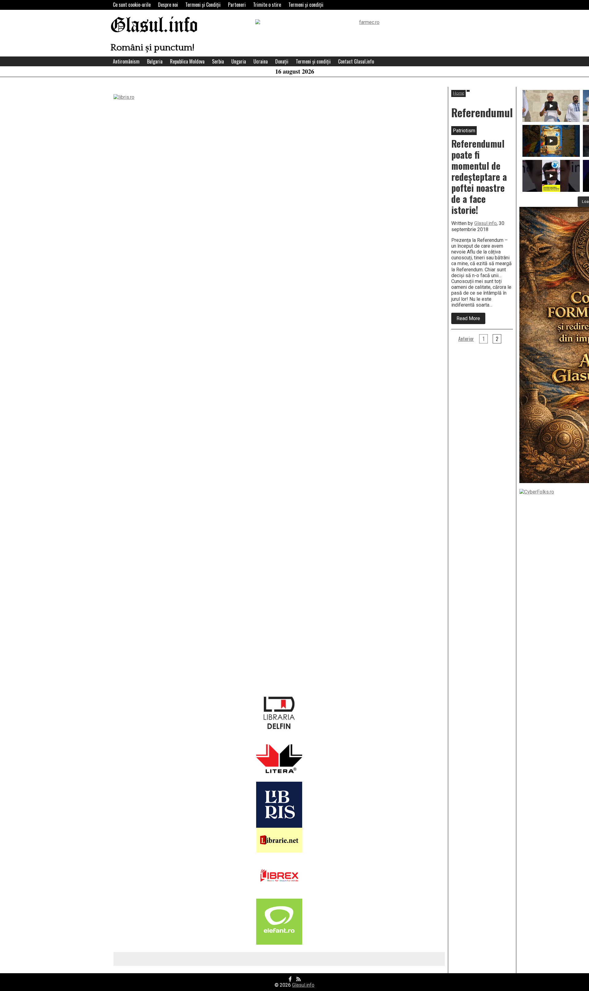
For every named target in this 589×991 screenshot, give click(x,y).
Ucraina (260, 61)
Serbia (218, 61)
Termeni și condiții (305, 4)
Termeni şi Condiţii (203, 4)
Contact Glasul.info (356, 61)
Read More (470, 319)
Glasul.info (154, 26)
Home (458, 93)
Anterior (466, 339)
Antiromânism (126, 61)
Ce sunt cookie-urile (132, 4)
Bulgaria (155, 61)
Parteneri (237, 4)
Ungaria (238, 61)
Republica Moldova (187, 61)
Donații (281, 61)
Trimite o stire (267, 4)
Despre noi (168, 4)
